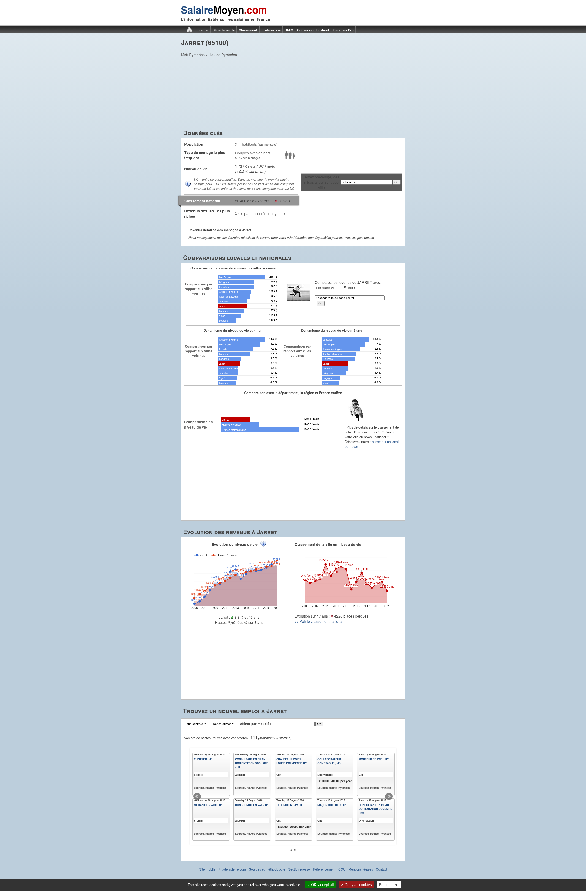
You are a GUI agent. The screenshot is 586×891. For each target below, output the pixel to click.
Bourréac (224, 287)
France (202, 30)
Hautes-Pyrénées (223, 54)
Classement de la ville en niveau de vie (328, 544)
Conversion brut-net (313, 30)
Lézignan (224, 282)
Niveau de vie (196, 169)
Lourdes (223, 320)
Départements (223, 30)
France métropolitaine (234, 430)
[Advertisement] (293, 94)
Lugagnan (224, 311)
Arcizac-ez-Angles (228, 291)
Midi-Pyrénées (193, 54)
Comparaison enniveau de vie (198, 424)
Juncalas (223, 301)
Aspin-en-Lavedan (229, 296)
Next (389, 796)
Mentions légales (360, 869)
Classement (248, 30)
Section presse (299, 869)
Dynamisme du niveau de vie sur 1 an (233, 330)
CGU (341, 869)
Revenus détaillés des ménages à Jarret (219, 229)
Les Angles (225, 277)
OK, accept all (322, 885)
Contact (381, 869)
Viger (222, 315)
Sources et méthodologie (267, 869)
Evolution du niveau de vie (235, 544)
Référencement (324, 869)
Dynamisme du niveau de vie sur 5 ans (331, 330)
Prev (197, 796)
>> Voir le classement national (319, 621)
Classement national (202, 200)
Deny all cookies (358, 885)
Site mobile (207, 869)
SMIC (289, 30)
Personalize (388, 885)
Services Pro (343, 30)
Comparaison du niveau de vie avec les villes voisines (233, 268)
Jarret (222, 306)
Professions (271, 30)
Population (193, 144)
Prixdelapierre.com (232, 869)
